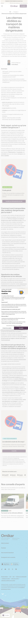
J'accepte (21, 328)
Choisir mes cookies (7, 328)
